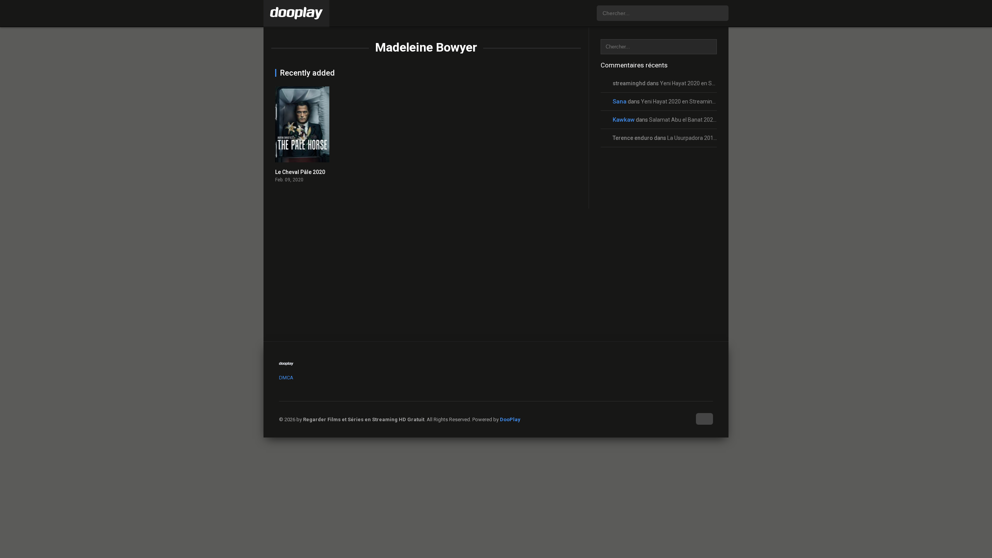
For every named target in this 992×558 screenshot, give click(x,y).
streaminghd (629, 83)
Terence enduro (633, 138)
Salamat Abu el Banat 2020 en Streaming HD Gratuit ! (714, 120)
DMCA (286, 378)
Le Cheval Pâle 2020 (300, 172)
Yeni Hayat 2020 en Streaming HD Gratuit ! (711, 83)
